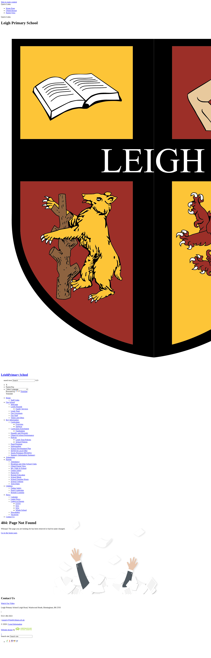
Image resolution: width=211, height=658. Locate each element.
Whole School (21, 510)
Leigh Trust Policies (23, 440)
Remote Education (18, 475)
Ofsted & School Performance (22, 435)
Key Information (12, 420)
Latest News (15, 499)
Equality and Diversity (19, 433)
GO (36, 380)
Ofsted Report (11, 11)
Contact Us (10, 517)
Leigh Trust (15, 411)
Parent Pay (15, 473)
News (8, 495)
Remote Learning (17, 493)
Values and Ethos (17, 418)
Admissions (10, 457)
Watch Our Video (8, 603)
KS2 (17, 508)
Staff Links (15, 400)
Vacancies (14, 515)
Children (9, 486)
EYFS (18, 504)
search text (8, 380)
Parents (8, 459)
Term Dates (15, 484)
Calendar (14, 497)
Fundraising (20, 431)
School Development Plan (21, 448)
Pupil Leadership (17, 490)
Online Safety (16, 470)
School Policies (21, 442)
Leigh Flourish (16, 407)
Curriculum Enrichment (20, 429)
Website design (7, 630)
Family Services (22, 409)
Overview (19, 424)
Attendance (15, 462)
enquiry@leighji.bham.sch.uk (13, 620)
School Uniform (17, 482)
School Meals (16, 477)
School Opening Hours (20, 479)
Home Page (10, 8)
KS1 (17, 506)
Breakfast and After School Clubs (24, 464)
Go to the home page (9, 533)
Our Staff (14, 415)
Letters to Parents (17, 501)
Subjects (19, 426)
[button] (11, 17)
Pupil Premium (16, 444)
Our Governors (16, 413)
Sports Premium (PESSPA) (21, 453)
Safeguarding (16, 446)
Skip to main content (9, 2)
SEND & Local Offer (19, 451)
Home (8, 398)
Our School (10, 402)
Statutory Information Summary (23, 455)
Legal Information (15, 624)
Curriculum (15, 422)
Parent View (10, 13)
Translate (24, 391)
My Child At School (18, 468)
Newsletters (15, 512)
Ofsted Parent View (18, 466)
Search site (5, 636)
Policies (14, 437)
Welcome (14, 404)
